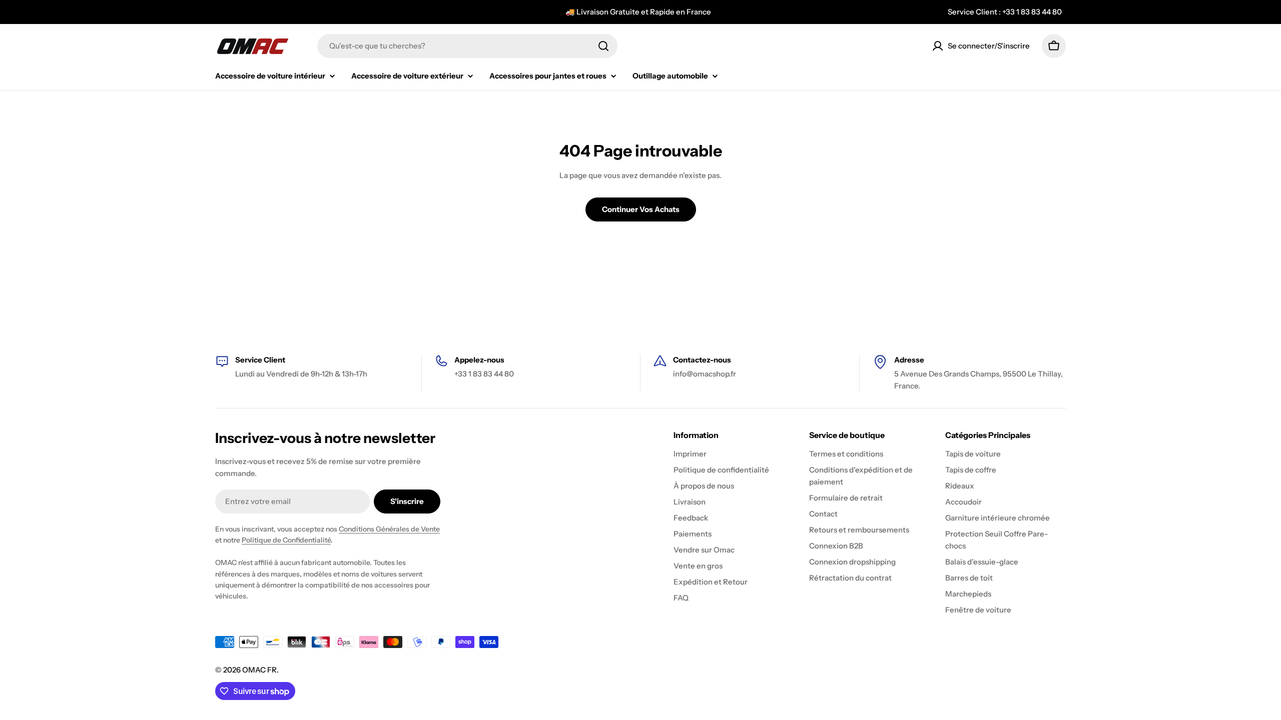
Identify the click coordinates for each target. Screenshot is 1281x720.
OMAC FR (259, 669)
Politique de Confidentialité (286, 540)
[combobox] (467, 46)
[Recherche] (603, 46)
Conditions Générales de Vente (389, 529)
